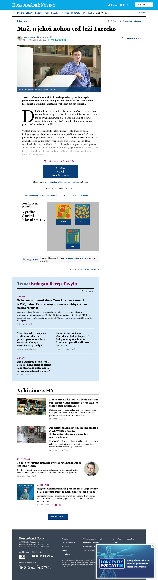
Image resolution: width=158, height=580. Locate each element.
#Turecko (84, 195)
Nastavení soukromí (90, 547)
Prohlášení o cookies (91, 543)
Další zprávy (58, 516)
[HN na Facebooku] (37, 556)
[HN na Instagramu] (41, 556)
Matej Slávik (53, 89)
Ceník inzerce (67, 554)
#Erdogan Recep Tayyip (34, 195)
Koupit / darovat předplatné (123, 539)
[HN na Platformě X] (33, 556)
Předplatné (144, 5)
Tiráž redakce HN (68, 543)
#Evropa (64, 195)
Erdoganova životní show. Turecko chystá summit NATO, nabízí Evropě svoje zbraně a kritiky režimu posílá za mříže (52, 304)
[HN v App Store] (44, 567)
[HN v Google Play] (27, 567)
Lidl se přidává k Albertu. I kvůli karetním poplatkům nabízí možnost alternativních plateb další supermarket (73, 403)
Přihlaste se (70, 189)
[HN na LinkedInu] (44, 556)
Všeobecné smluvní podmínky (94, 550)
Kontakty (65, 539)
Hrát (63, 222)
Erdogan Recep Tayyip (54, 284)
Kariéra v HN (66, 550)
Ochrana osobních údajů (92, 539)
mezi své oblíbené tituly (76, 258)
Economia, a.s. (35, 542)
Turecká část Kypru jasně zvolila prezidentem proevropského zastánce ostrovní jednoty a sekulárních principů (32, 339)
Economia (65, 547)
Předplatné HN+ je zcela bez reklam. (89, 269)
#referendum (52, 195)
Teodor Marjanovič (31, 37)
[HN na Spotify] (48, 556)
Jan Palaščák (23, 459)
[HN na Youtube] (52, 556)
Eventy (115, 543)
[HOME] (14, 13)
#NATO (74, 195)
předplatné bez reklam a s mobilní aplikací (62, 182)
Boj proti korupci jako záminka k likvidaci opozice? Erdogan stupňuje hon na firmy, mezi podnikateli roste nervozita (72, 339)
